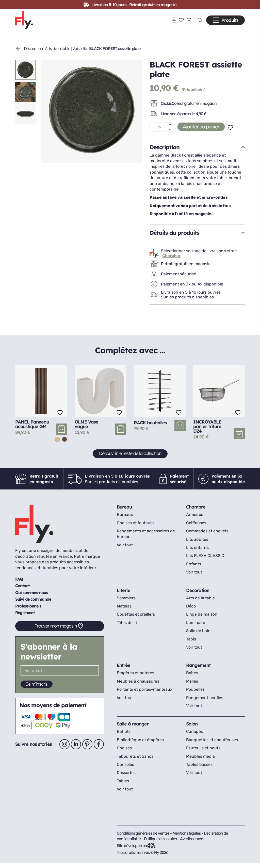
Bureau (124, 507)
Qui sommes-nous (31, 592)
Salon (192, 724)
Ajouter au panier (201, 127)
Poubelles (195, 689)
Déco (191, 606)
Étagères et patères (135, 672)
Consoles (125, 764)
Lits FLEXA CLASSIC (205, 555)
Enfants (193, 564)
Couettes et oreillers (136, 614)
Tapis (191, 639)
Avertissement (192, 838)
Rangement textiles (204, 697)
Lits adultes (197, 539)
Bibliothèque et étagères (140, 739)
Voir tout (125, 545)
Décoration (33, 48)
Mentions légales (187, 833)
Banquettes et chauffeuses (212, 739)
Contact (22, 585)
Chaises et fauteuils (135, 522)
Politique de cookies (160, 838)
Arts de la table (57, 48)
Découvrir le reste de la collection (130, 453)
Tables (123, 781)
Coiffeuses (196, 522)
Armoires (194, 514)
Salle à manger (133, 724)
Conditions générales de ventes (143, 833)
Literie (123, 590)
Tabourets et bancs (135, 756)
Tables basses (199, 764)
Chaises (124, 748)
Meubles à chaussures (138, 681)
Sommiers (126, 598)
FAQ (19, 579)
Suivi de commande (33, 599)
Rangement (198, 665)
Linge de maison (201, 614)
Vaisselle (79, 48)
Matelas (124, 606)
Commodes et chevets (207, 531)
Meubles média (200, 756)
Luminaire (195, 622)
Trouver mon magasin (56, 626)
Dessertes (126, 772)
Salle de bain (198, 630)
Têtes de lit (127, 622)
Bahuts (124, 731)
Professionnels (28, 605)
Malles (192, 681)
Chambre (195, 507)
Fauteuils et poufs (203, 748)
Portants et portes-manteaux (144, 689)
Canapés (194, 731)
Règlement (25, 612)
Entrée (123, 665)
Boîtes (192, 672)
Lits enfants (197, 547)
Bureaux (125, 514)
